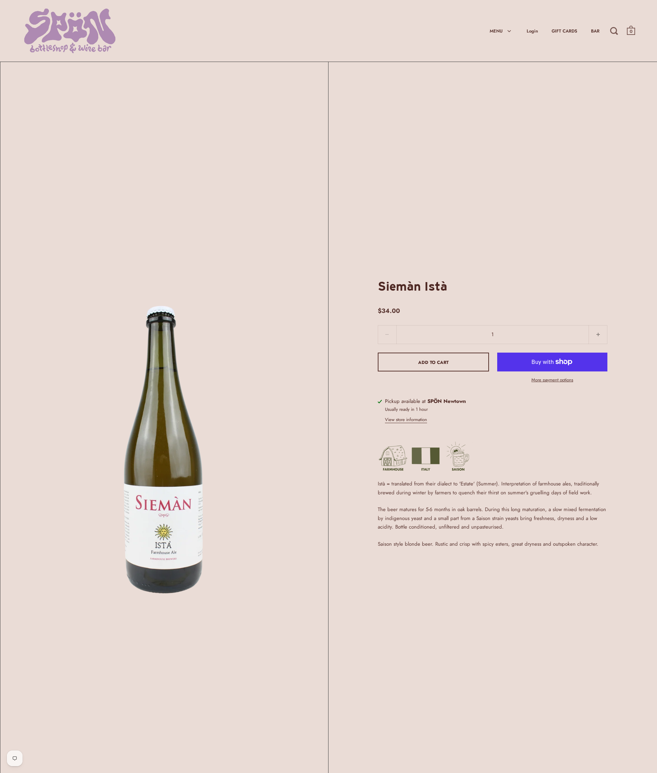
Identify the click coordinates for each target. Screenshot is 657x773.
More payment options (552, 380)
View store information (406, 419)
